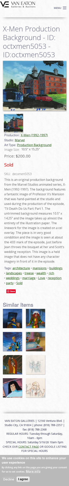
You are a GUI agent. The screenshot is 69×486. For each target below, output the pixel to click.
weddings (13, 278)
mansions (40, 268)
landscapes (14, 273)
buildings (55, 268)
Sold (19, 283)
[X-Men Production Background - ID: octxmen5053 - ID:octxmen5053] (34, 85)
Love (41, 278)
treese (29, 273)
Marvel (20, 140)
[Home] (17, 4)
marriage (28, 278)
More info (33, 471)
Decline (8, 479)
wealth (41, 273)
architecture (21, 268)
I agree (23, 479)
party (10, 283)
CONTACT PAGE (28, 446)
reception (55, 278)
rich (51, 273)
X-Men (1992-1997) (34, 135)
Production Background (34, 145)
